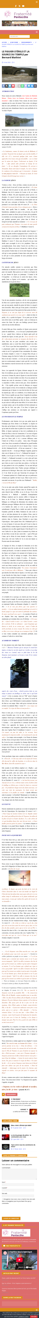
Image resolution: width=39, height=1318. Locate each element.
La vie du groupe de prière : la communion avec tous (21, 1136)
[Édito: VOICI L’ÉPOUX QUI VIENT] (5, 1127)
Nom (3, 1182)
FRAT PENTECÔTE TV (13, 1246)
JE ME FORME (14, 42)
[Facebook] (16, 6)
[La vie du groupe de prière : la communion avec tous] (5, 1137)
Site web (4, 1193)
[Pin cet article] (13, 86)
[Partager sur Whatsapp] (22, 86)
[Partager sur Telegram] (28, 86)
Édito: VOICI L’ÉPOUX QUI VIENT (21, 1125)
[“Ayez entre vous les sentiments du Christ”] (5, 1147)
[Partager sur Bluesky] (32, 86)
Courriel (4, 1188)
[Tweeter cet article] (6, 86)
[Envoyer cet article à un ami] (16, 86)
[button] (36, 1)
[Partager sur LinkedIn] (9, 86)
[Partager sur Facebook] (3, 86)
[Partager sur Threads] (35, 86)
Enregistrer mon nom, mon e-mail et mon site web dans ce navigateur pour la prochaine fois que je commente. (18, 1201)
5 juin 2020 (16, 1139)
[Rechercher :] (19, 36)
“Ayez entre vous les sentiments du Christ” (23, 1145)
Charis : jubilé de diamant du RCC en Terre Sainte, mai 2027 (18, 1278)
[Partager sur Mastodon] (25, 86)
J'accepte (33, 1316)
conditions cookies (23, 1316)
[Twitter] (19, 6)
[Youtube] (23, 6)
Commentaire (6, 1168)
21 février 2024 (17, 1149)
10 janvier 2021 (17, 1128)
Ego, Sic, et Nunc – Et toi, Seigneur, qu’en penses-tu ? (17, 1283)
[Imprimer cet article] (19, 86)
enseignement (11, 1094)
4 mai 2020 (7, 62)
